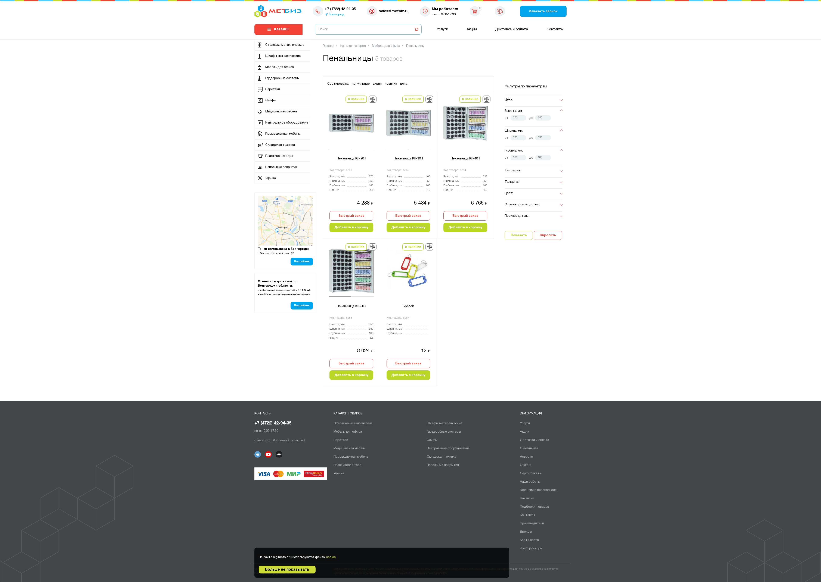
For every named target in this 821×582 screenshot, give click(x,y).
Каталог (281, 29)
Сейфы (270, 100)
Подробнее (302, 261)
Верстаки (272, 89)
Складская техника (280, 144)
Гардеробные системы (282, 78)
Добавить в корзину (351, 227)
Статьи (525, 465)
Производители (532, 523)
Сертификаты (531, 473)
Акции (472, 29)
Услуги (442, 29)
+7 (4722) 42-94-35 (272, 423)
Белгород (336, 14)
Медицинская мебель (281, 111)
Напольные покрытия (281, 167)
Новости (526, 456)
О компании (529, 448)
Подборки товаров (534, 506)
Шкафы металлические (283, 56)
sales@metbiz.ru (394, 11)
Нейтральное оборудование (286, 122)
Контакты (554, 29)
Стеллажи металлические (284, 44)
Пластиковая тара (279, 156)
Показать (519, 235)
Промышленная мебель (282, 133)
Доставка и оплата (511, 29)
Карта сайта (529, 540)
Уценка (270, 178)
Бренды (526, 531)
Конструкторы (531, 548)
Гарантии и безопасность (539, 490)
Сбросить (548, 235)
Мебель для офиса (279, 67)
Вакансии (527, 498)
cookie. (331, 557)
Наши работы (530, 481)
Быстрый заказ (351, 215)
